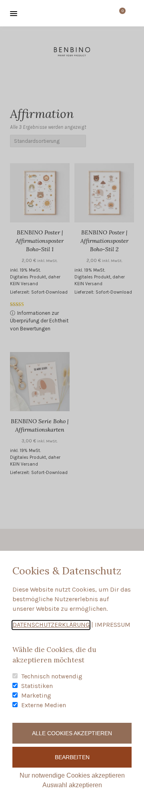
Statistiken (37, 686)
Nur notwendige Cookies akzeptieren (72, 775)
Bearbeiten (72, 757)
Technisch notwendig (51, 676)
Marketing (36, 695)
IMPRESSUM (112, 624)
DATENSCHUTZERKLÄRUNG (51, 624)
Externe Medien (43, 705)
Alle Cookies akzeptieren (72, 733)
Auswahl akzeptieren (72, 785)
